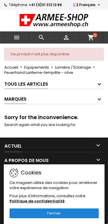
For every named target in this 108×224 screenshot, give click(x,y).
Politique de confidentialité (37, 201)
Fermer (54, 213)
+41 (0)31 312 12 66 (45, 4)
